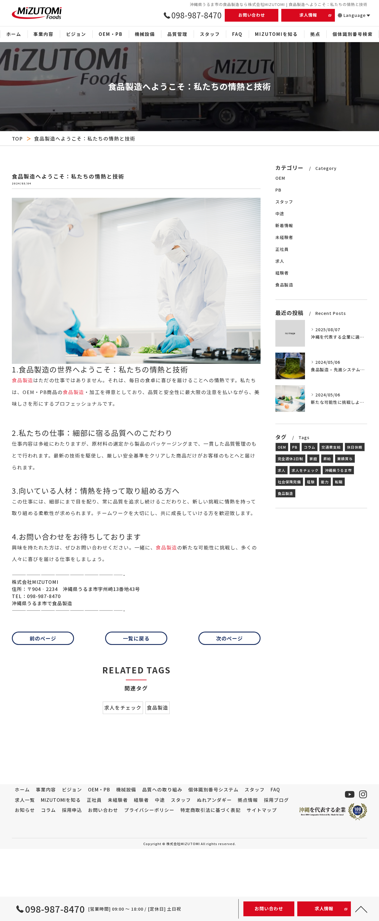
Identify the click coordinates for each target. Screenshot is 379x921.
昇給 (327, 458)
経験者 (282, 273)
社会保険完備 (289, 481)
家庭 (313, 458)
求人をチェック (123, 707)
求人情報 (308, 15)
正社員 (282, 249)
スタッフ (284, 202)
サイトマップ (262, 810)
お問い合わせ (251, 15)
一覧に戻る (136, 638)
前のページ (43, 638)
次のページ (229, 638)
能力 (325, 481)
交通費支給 (331, 447)
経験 (311, 481)
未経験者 (284, 237)
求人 (279, 261)
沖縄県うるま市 (338, 470)
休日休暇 (354, 447)
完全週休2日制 (290, 458)
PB (278, 190)
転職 (339, 481)
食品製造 (22, 380)
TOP (17, 138)
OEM (280, 178)
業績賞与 (345, 458)
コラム (309, 447)
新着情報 (284, 225)
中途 (279, 213)
